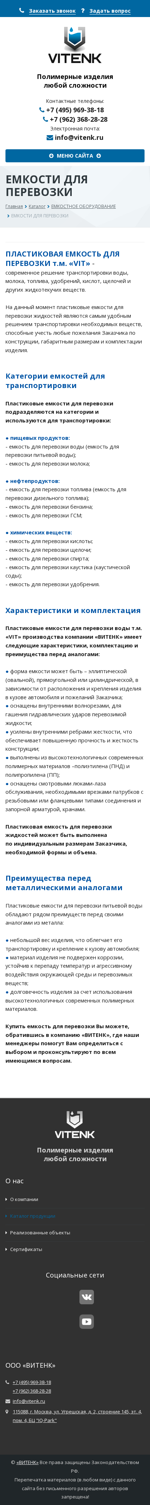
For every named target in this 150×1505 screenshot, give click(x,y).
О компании (23, 1199)
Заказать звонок (52, 10)
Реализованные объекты (39, 1232)
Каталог (37, 206)
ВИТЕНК (27, 1462)
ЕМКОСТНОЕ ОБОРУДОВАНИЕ (83, 206)
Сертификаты (25, 1249)
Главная (14, 206)
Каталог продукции (32, 1216)
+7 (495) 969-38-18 (75, 109)
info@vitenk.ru (79, 137)
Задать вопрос (110, 10)
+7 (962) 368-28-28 (78, 119)
